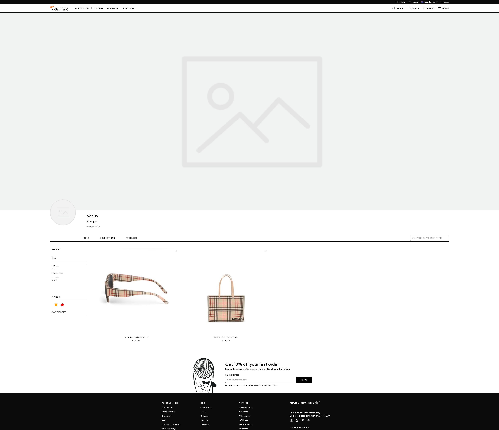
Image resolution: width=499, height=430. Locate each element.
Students (243, 411)
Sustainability (168, 411)
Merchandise (245, 424)
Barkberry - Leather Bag (226, 337)
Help (202, 402)
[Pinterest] (309, 420)
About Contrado (170, 402)
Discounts (205, 424)
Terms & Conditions (171, 424)
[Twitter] (298, 420)
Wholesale (244, 416)
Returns (204, 420)
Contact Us (444, 2)
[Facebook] (292, 420)
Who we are (167, 407)
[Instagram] (304, 420)
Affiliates (243, 420)
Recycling (166, 416)
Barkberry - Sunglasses (136, 337)
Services (243, 402)
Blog (164, 420)
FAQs (203, 411)
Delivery (204, 416)
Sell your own (245, 407)
